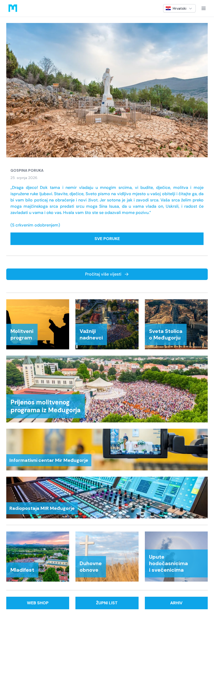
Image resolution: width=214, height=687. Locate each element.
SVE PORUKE (107, 238)
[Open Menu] (203, 8)
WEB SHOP (38, 603)
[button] (179, 8)
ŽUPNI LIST (107, 603)
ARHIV (176, 603)
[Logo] (12, 8)
